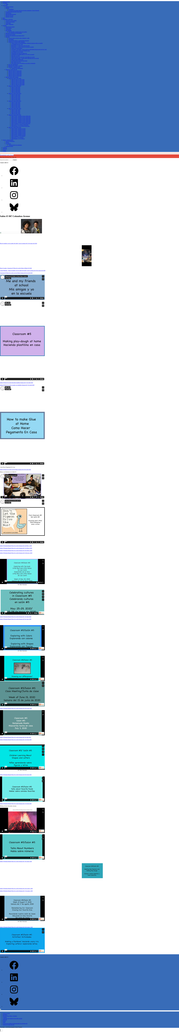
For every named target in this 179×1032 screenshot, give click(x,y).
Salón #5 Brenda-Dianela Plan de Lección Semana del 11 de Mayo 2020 (16, 548)
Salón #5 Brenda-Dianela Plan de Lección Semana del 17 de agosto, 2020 (16, 891)
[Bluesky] (13, 212)
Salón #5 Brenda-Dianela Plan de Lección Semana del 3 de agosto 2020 (16, 861)
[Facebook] (13, 175)
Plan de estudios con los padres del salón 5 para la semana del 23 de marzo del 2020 (18, 243)
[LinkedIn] (13, 187)
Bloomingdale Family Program (7, 155)
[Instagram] (13, 200)
